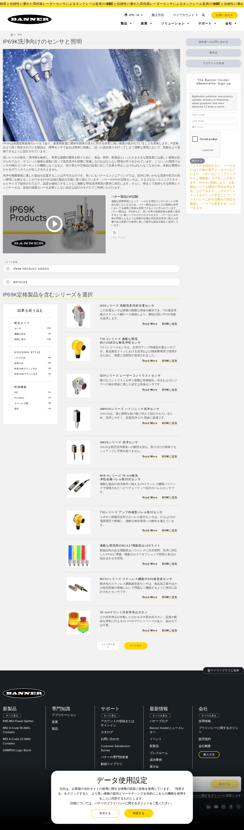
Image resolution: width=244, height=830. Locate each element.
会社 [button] (229, 23)
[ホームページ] (12, 35)
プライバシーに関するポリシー (218, 730)
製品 (55, 729)
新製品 (154, 746)
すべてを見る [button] (160, 715)
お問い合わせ (110, 739)
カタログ (107, 732)
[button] (91, 269)
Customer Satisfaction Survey (115, 748)
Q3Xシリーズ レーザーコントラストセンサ (130, 375)
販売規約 (205, 739)
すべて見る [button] (12, 715)
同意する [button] (138, 813)
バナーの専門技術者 (114, 757)
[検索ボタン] (203, 15)
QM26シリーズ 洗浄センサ (119, 442)
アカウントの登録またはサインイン (117, 723)
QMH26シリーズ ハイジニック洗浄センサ (130, 409)
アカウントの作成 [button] (213, 63)
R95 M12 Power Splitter (18, 721)
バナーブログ (159, 721)
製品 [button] (124, 23)
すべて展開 (11, 262)
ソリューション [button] (173, 23)
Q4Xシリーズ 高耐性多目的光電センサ (127, 305)
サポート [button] (205, 23)
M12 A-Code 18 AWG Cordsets (16, 730)
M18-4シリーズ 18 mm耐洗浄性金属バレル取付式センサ (120, 477)
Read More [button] (149, 323)
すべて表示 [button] (135, 646)
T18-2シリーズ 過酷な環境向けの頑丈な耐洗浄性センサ (120, 340)
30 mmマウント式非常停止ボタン (124, 612)
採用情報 (205, 721)
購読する (197, 160)
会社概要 (205, 746)
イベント (156, 739)
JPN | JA (134, 15)
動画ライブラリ (111, 764)
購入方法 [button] (209, 754)
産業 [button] (145, 23)
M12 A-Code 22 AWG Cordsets (17, 741)
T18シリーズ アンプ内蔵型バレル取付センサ (131, 512)
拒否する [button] (105, 813)
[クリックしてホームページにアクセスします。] (29, 19)
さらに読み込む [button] (108, 645)
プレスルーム (159, 753)
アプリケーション (64, 715)
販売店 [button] (213, 52)
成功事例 (156, 760)
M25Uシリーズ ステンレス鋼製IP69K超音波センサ (136, 579)
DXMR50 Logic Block (17, 750)
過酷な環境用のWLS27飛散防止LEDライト (130, 545)
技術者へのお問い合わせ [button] (213, 41)
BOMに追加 (169, 323)
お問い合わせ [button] (224, 15)
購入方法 (158, 15)
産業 (55, 722)
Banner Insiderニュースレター (167, 730)
